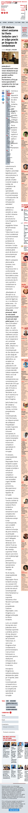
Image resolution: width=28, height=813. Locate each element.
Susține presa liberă (24, 32)
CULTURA (17, 22)
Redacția (24, 1)
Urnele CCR (8, 99)
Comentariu (5, 724)
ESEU (23, 22)
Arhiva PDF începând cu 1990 (4, 3)
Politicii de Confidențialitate (9, 798)
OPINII (5, 22)
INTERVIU (10, 22)
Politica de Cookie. (16, 808)
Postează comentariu (9, 732)
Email (3, 720)
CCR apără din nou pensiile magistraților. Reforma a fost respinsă (10, 142)
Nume (3, 715)
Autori (19, 1)
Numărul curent (9, 2)
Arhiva (15, 1)
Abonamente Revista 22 (4, 6)
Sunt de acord (14, 810)
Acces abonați (3, 9)
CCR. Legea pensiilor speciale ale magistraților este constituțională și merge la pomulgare (11, 109)
